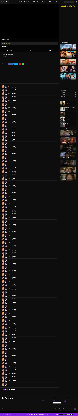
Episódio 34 (14, 203)
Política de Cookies (65, 408)
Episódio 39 (14, 220)
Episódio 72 (14, 337)
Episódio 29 (14, 185)
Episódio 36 (14, 210)
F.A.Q (65, 400)
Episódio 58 (14, 288)
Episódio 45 (14, 242)
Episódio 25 (14, 171)
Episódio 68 (14, 323)
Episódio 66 (14, 316)
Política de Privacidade (56, 408)
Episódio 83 (14, 376)
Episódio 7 (14, 107)
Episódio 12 (14, 125)
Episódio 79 (14, 362)
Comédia (63, 94)
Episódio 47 (14, 249)
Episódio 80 (14, 366)
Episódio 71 (14, 334)
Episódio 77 (14, 355)
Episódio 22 (14, 160)
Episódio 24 (14, 167)
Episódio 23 (14, 164)
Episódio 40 (14, 224)
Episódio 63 (14, 305)
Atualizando (64, 90)
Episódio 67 (14, 320)
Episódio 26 (14, 174)
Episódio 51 (14, 263)
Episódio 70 (14, 330)
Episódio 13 (14, 128)
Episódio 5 (14, 100)
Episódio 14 (14, 132)
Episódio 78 (14, 359)
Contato (65, 401)
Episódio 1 (14, 86)
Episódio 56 (14, 281)
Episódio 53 (14, 270)
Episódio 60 (14, 295)
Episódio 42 (14, 231)
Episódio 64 (14, 309)
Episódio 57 (14, 284)
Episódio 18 (14, 146)
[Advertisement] (29, 74)
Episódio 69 (14, 327)
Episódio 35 (14, 206)
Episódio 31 (14, 192)
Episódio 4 (14, 96)
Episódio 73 (14, 341)
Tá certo (61, 414)
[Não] (76, 414)
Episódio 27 (14, 178)
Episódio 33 (14, 199)
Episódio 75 (14, 348)
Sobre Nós (65, 403)
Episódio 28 (14, 181)
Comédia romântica (65, 96)
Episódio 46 (14, 245)
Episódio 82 (14, 373)
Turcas (42, 403)
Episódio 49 (14, 256)
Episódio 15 (14, 135)
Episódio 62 (14, 302)
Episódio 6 (14, 103)
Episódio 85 (14, 383)
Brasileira (63, 92)
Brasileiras (42, 400)
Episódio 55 (14, 277)
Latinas (42, 401)
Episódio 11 (14, 121)
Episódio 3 (14, 93)
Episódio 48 (14, 252)
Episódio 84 (14, 380)
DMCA (72, 408)
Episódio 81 (14, 369)
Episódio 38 (14, 217)
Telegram (65, 398)
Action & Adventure (65, 88)
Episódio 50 (14, 259)
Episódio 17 (14, 142)
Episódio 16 (14, 139)
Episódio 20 (14, 153)
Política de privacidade (68, 414)
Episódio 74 (14, 344)
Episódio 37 (14, 213)
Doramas (42, 398)
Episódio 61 (14, 298)
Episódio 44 (14, 238)
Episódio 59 (14, 291)
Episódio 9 (14, 114)
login (11, 392)
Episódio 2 (14, 89)
